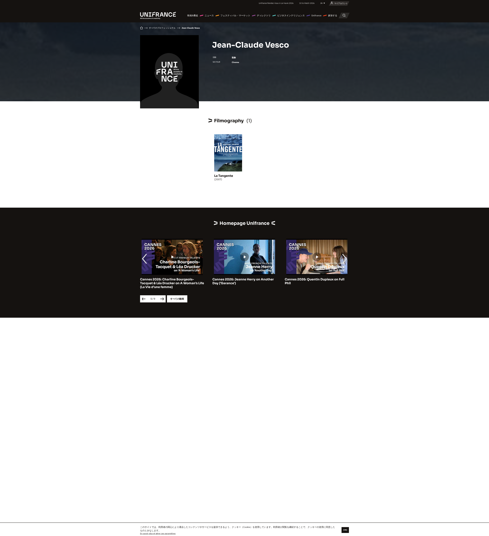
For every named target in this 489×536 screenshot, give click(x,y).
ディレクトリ (264, 15)
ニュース (209, 15)
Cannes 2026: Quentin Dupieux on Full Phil (314, 281)
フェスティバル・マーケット (235, 15)
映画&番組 (192, 15)
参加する (332, 15)
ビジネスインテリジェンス (291, 15)
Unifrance (316, 15)
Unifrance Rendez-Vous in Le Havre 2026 (276, 3)
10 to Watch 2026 (307, 3)
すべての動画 (177, 298)
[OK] (345, 530)
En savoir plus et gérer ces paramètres (158, 533)
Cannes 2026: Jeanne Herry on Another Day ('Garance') (243, 281)
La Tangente (223, 176)
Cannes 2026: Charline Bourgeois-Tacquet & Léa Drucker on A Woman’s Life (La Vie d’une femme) (172, 283)
